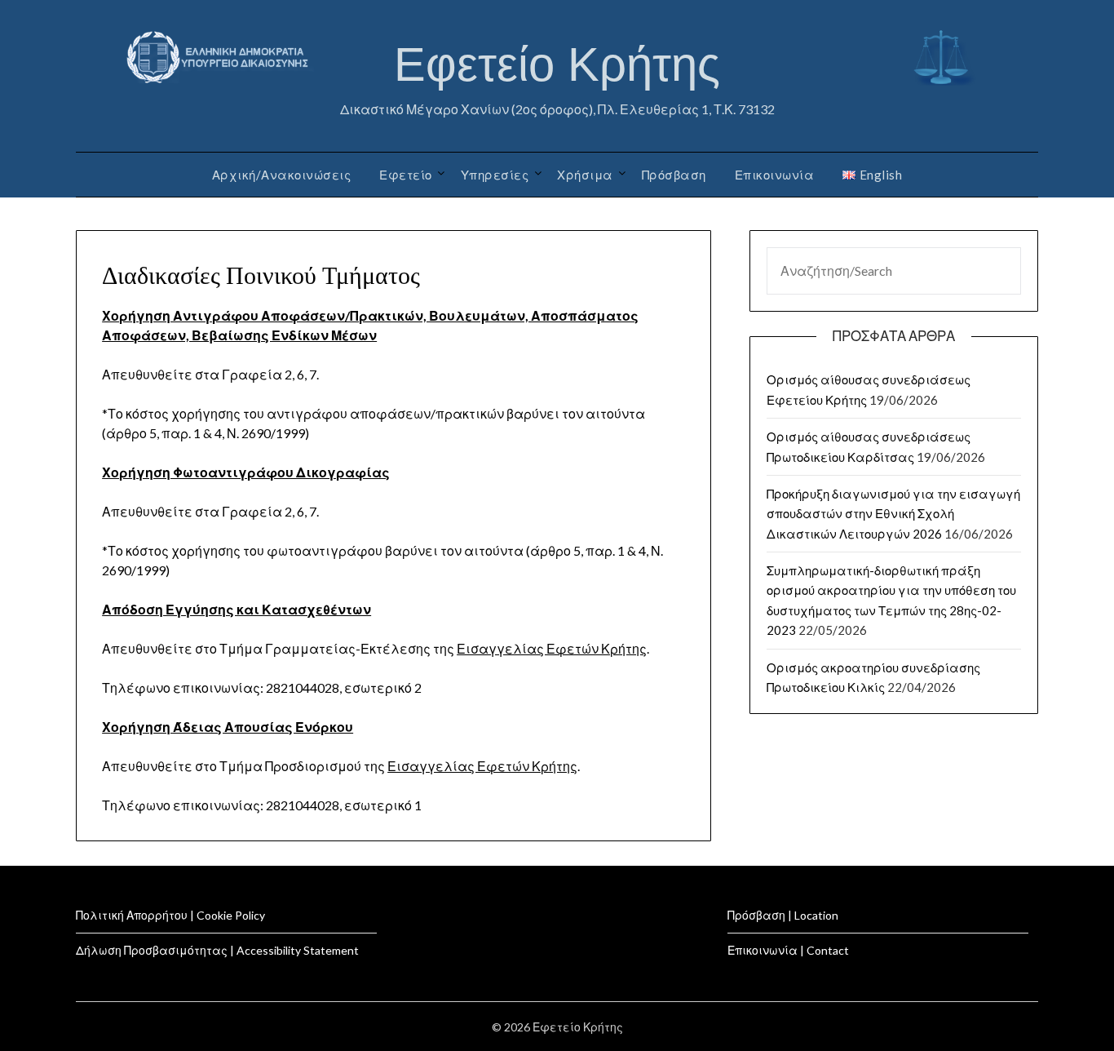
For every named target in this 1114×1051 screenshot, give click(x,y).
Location (816, 915)
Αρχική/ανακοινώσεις (281, 174)
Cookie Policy (231, 915)
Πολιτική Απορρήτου (132, 915)
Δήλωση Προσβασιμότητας (152, 950)
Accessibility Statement (298, 950)
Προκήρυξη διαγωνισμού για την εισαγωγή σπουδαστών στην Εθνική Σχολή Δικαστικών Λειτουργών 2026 (893, 513)
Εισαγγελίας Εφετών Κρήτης (552, 648)
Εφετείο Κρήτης (557, 64)
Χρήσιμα (585, 174)
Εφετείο (405, 174)
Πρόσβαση (674, 174)
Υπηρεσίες (495, 174)
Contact (828, 950)
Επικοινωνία (775, 174)
